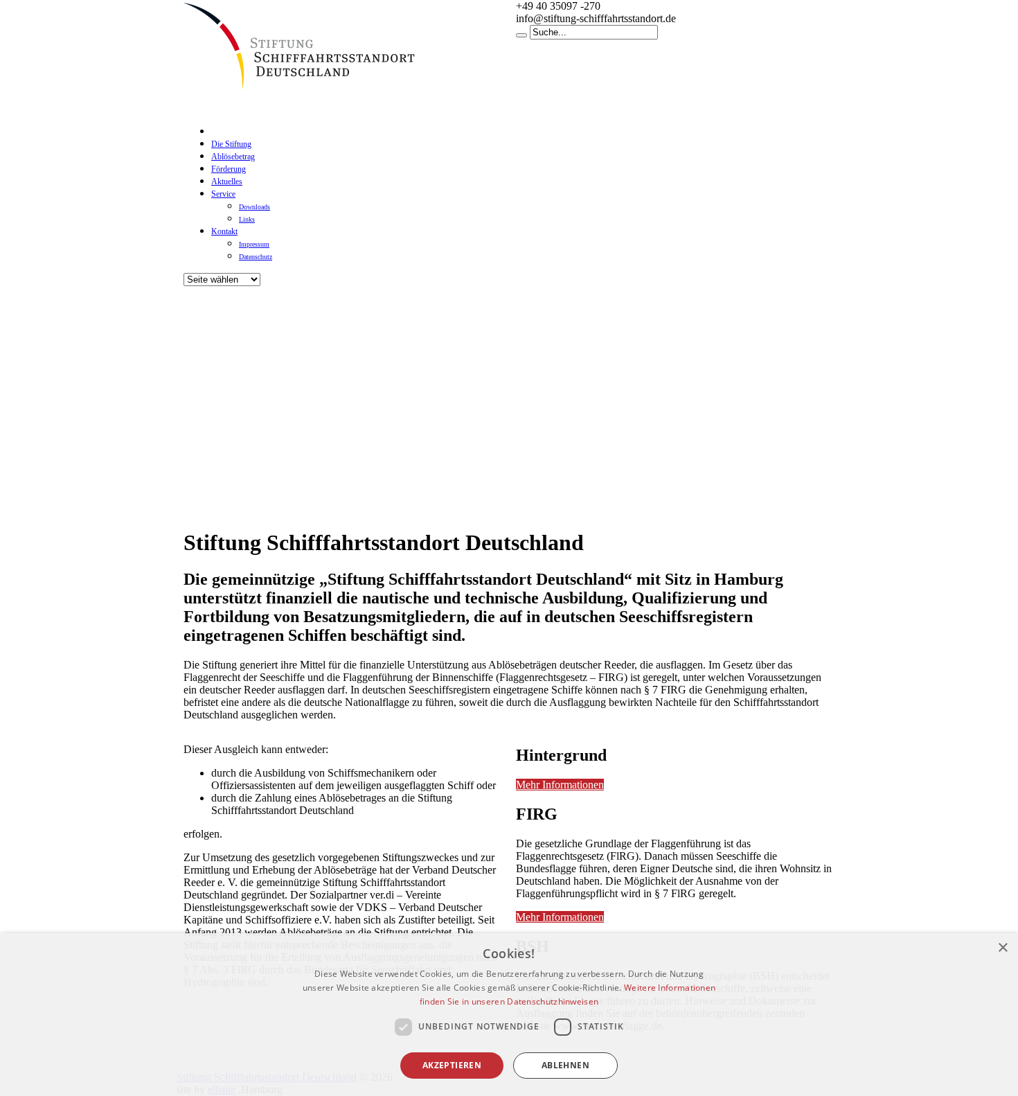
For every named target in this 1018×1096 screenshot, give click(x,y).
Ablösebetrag (233, 156)
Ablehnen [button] (565, 1065)
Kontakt (224, 231)
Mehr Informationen (560, 784)
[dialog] (509, 1014)
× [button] (1002, 948)
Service (223, 194)
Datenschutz (255, 256)
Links (247, 219)
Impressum (254, 244)
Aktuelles (226, 181)
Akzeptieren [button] (451, 1065)
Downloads (254, 207)
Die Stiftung (231, 144)
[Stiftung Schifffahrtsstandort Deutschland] (308, 93)
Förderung (228, 169)
